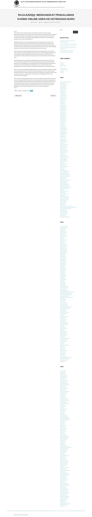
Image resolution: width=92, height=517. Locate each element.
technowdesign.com (64, 305)
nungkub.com (62, 349)
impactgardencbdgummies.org (65, 357)
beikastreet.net (63, 372)
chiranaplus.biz (63, 472)
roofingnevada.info (63, 200)
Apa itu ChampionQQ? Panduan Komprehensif (68, 44)
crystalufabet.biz (63, 279)
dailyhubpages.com (63, 181)
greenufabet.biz (63, 263)
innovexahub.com (63, 95)
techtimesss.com (63, 394)
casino (47, 22)
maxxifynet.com (63, 94)
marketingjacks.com (63, 495)
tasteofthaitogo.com (64, 450)
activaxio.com (62, 138)
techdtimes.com (63, 233)
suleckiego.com (63, 506)
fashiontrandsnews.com (64, 288)
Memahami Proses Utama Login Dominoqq (68, 46)
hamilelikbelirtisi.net (63, 132)
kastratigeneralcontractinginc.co (66, 293)
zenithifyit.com (63, 103)
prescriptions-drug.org (64, 399)
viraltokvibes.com (63, 402)
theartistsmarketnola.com (64, 470)
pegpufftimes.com (63, 378)
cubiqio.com (62, 143)
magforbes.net (62, 405)
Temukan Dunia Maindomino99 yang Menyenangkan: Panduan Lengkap (67, 51)
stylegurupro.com (63, 140)
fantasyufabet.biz (63, 258)
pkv (60, 67)
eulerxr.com (62, 162)
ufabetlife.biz (62, 267)
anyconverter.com (63, 428)
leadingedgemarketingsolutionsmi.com (67, 292)
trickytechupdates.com (64, 498)
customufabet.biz (63, 275)
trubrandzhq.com (63, 114)
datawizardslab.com (63, 142)
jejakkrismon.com (63, 431)
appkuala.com (62, 443)
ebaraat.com (62, 241)
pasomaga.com (63, 356)
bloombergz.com (63, 414)
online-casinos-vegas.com (65, 492)
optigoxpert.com (63, 120)
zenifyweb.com (63, 168)
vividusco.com (62, 101)
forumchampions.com (64, 380)
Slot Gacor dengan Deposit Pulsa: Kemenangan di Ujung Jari (43, 1)
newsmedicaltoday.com (64, 199)
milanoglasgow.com (63, 476)
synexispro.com (63, 203)
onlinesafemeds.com (64, 251)
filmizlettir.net (62, 373)
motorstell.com (63, 397)
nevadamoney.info (63, 465)
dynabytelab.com (63, 89)
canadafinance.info (63, 463)
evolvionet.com (63, 90)
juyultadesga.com (63, 311)
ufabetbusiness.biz (63, 262)
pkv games (51, 22)
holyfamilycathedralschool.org (65, 209)
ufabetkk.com (62, 433)
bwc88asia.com (63, 318)
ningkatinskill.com (63, 328)
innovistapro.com (63, 127)
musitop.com (62, 342)
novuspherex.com (63, 110)
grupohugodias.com (63, 324)
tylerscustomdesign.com (64, 391)
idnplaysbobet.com (63, 183)
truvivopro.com (63, 99)
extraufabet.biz (63, 266)
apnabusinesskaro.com (64, 504)
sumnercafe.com (63, 335)
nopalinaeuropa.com (64, 360)
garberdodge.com (63, 386)
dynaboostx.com (63, 124)
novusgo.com (62, 154)
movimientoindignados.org (65, 338)
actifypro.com (62, 123)
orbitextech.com (63, 165)
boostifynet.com (63, 116)
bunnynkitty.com (63, 451)
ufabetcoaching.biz (63, 211)
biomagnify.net (63, 361)
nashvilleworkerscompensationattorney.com (68, 207)
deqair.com (62, 326)
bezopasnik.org (63, 453)
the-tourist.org (62, 410)
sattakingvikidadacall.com (65, 184)
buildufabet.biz (63, 285)
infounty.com (62, 315)
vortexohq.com (63, 149)
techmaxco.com (63, 135)
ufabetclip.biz (62, 255)
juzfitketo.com (62, 354)
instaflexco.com (63, 125)
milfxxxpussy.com (63, 339)
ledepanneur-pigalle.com (64, 468)
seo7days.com (62, 444)
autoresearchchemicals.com (65, 503)
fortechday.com (63, 215)
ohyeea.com (62, 346)
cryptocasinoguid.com (64, 290)
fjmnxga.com (62, 454)
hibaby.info (62, 189)
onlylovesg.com (63, 179)
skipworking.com (63, 425)
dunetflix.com (62, 337)
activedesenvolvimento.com (65, 180)
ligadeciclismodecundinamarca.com (66, 206)
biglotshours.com (63, 248)
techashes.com (63, 229)
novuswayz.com (63, 121)
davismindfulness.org (64, 213)
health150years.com (63, 398)
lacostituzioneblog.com (64, 345)
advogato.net (62, 412)
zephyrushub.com (63, 86)
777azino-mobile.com (64, 303)
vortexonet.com (63, 93)
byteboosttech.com (63, 244)
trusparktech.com (63, 113)
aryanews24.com (63, 300)
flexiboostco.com (63, 83)
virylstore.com (62, 395)
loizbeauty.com (63, 427)
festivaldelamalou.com (64, 383)
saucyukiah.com (63, 371)
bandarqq (20, 511)
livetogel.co (62, 169)
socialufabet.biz (63, 270)
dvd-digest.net (62, 469)
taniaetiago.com (63, 353)
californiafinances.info (64, 462)
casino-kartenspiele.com (64, 417)
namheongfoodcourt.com (64, 474)
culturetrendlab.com (64, 158)
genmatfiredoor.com (63, 170)
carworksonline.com (63, 393)
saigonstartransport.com (64, 455)
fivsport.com (62, 330)
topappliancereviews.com (64, 496)
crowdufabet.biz (63, 283)
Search (61, 30)
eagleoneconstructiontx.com (65, 176)
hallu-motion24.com (64, 478)
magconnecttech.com (64, 166)
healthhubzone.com (63, 240)
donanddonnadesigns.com (65, 174)
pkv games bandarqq (64, 69)
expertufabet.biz (63, 256)
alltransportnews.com (64, 286)
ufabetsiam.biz (62, 259)
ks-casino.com (62, 320)
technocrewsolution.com (64, 401)
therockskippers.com (64, 480)
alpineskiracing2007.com (64, 484)
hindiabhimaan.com (63, 499)
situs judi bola (15, 511)
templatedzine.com (63, 331)
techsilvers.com (63, 327)
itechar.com (62, 237)
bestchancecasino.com (64, 194)
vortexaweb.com (63, 108)
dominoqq (62, 63)
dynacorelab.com (63, 97)
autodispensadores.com (64, 196)
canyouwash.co (63, 230)
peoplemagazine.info (64, 228)
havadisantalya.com (63, 232)
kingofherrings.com (63, 439)
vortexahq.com (63, 102)
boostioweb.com (63, 84)
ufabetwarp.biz (63, 253)
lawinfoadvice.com (63, 333)
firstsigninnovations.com (64, 384)
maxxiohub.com (63, 105)
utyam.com (62, 343)
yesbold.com (62, 238)
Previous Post (18, 95)
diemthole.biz (62, 432)
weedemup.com (63, 192)
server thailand (50, 511)
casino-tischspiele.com (64, 420)
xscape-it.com (62, 301)
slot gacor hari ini (57, 511)
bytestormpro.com (63, 155)
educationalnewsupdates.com (65, 82)
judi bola (20, 90)
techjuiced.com (63, 243)
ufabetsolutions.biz (63, 268)
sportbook (58, 22)
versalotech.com (63, 133)
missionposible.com (63, 491)
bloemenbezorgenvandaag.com (66, 447)
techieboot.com (63, 234)
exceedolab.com (63, 136)
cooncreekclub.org (63, 376)
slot (54, 22)
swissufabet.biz (63, 260)
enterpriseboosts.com (64, 416)
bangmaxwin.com (63, 457)
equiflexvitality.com (63, 177)
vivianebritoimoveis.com (64, 403)
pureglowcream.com (64, 446)
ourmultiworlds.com (63, 375)
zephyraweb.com (63, 106)
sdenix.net (62, 408)
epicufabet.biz (62, 278)
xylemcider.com (63, 352)
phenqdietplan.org (63, 334)
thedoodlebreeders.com (64, 323)
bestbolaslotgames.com (64, 185)
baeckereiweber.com (64, 226)
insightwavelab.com (63, 151)
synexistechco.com (63, 98)
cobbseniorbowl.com (64, 304)
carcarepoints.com (63, 322)
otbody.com (62, 421)
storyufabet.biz (63, 277)
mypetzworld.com (63, 313)
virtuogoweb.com (63, 247)
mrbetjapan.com (63, 440)
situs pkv (39, 511)
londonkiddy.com (63, 210)
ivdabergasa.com (63, 309)
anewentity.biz (62, 442)
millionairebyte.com (63, 214)
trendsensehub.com (63, 159)
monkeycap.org (63, 406)
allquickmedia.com (63, 435)
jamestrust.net (62, 423)
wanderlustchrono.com (64, 157)
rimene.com (62, 466)
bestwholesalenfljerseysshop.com (66, 294)
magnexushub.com (63, 245)
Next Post (53, 95)
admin (41, 22)
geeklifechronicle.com (64, 144)
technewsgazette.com (64, 436)
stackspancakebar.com (64, 473)
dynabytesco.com (63, 139)
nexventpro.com (63, 117)
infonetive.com (63, 458)
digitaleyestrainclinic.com (64, 489)
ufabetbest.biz (62, 273)
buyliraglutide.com (63, 249)
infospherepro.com (63, 146)
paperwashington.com (64, 191)
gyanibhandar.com (63, 252)
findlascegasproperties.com (65, 172)
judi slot (10, 511)
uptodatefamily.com (63, 341)
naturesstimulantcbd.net (64, 358)
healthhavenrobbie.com (64, 173)
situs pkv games (63, 68)
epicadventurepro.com (64, 150)
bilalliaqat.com (62, 195)
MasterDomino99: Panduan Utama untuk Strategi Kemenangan (67, 41)
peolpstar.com (62, 390)
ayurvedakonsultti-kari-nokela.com (66, 297)
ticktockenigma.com (64, 161)
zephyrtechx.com (63, 119)
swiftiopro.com (63, 131)
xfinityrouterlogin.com (64, 493)
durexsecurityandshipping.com (65, 307)
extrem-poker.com (63, 319)
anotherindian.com (63, 350)
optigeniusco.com (63, 109)
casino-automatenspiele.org (65, 418)
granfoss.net (62, 481)
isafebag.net (62, 413)
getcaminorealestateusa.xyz (65, 217)
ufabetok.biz (62, 281)
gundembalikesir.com (64, 236)
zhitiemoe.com (62, 348)
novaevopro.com (63, 112)
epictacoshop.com (63, 459)
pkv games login (63, 65)
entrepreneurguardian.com (65, 188)
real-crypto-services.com (64, 312)
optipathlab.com (63, 87)
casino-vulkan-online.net (64, 485)
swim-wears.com (63, 387)
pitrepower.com (63, 487)
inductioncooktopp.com (64, 198)
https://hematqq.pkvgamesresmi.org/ (78, 511)
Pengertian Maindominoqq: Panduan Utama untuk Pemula (68, 48)
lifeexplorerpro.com (63, 153)
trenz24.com (62, 424)
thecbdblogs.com (63, 502)
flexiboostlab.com (63, 128)
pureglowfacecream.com (64, 438)
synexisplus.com (63, 91)
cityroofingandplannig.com (65, 308)
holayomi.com (62, 204)
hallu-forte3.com (63, 477)
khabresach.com (63, 500)
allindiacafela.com (63, 483)
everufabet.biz (62, 282)
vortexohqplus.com (63, 129)
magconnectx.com (63, 202)
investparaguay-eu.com (64, 316)
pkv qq (69, 511)
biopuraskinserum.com (64, 461)
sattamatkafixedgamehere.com (65, 187)
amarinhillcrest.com (63, 409)
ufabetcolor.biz (63, 264)
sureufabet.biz (62, 274)
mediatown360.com (63, 488)
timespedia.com (63, 429)
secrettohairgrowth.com (64, 448)
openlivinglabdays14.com (64, 296)
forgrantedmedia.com (64, 388)
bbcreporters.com (63, 289)
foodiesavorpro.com (63, 147)
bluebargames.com (63, 382)
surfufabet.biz (62, 271)
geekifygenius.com (63, 163)
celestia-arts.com (63, 379)
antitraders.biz (62, 298)
